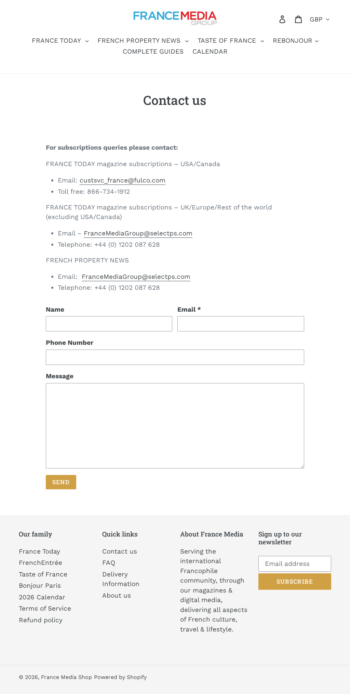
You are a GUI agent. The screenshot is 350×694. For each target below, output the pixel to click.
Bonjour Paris (40, 585)
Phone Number (69, 342)
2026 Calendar (42, 597)
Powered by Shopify (120, 677)
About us (116, 595)
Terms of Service (45, 608)
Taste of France (43, 574)
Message (59, 376)
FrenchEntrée (40, 563)
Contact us (119, 551)
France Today (39, 551)
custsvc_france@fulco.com (122, 180)
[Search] (273, 18)
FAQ (108, 563)
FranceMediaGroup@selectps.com (138, 233)
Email (189, 309)
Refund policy (41, 620)
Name (55, 309)
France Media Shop (66, 677)
